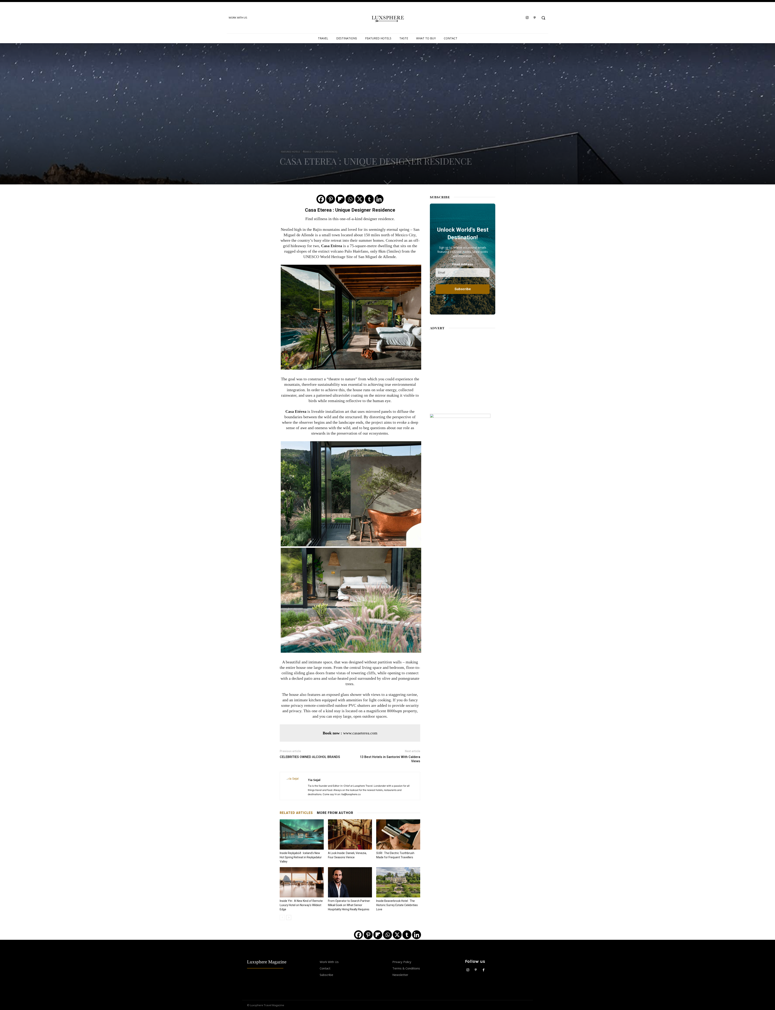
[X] (359, 199)
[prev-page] (282, 917)
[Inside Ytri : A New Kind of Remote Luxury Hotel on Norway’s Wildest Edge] (302, 882)
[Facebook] (320, 199)
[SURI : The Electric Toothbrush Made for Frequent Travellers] (398, 834)
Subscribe (326, 975)
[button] (543, 18)
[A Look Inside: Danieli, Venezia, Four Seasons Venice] (350, 834)
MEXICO (307, 151)
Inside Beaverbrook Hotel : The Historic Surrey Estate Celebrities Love (397, 905)
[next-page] (288, 917)
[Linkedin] (379, 199)
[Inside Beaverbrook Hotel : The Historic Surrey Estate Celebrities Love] (398, 882)
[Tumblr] (369, 199)
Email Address (462, 264)
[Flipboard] (340, 199)
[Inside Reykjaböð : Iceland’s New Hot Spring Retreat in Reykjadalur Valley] (302, 834)
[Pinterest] (534, 18)
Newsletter (400, 975)
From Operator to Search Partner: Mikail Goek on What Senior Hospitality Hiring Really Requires (349, 905)
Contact (325, 968)
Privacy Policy (401, 962)
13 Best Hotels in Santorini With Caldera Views (390, 759)
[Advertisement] (462, 368)
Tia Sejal (314, 780)
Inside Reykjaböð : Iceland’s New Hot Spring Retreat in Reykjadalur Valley (301, 857)
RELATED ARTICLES (296, 813)
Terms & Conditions (406, 968)
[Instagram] (527, 18)
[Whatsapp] (350, 199)
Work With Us (329, 962)
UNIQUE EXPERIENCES (326, 151)
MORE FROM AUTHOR (335, 813)
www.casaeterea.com (360, 733)
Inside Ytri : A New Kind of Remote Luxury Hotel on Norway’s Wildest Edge (301, 905)
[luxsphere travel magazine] (387, 18)
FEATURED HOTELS (290, 151)
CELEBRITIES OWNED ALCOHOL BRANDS (310, 757)
